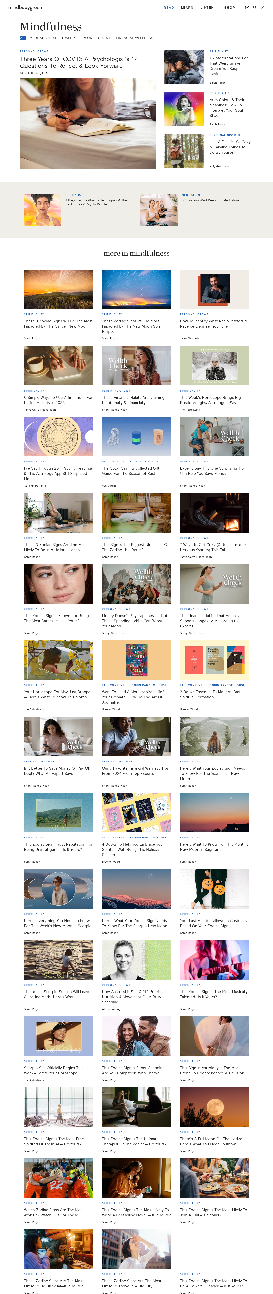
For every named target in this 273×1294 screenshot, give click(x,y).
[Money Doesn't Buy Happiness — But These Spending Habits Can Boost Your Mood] (136, 584)
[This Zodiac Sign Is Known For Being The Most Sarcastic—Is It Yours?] (58, 584)
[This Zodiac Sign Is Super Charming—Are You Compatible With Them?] (136, 1036)
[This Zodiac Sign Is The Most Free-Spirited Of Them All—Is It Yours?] (58, 1107)
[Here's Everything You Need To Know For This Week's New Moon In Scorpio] (58, 889)
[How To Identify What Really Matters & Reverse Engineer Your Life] (214, 289)
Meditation (40, 38)
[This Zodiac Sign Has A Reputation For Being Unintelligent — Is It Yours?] (58, 812)
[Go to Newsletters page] (247, 8)
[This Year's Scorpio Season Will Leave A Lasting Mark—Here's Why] (58, 960)
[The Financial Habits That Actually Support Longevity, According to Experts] (214, 584)
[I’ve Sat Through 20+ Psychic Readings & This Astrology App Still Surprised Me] (58, 437)
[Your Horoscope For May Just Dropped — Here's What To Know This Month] (58, 660)
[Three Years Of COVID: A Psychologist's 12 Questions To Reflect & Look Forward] (88, 123)
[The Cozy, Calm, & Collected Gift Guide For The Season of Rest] (136, 437)
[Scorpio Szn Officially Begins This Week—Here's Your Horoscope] (58, 1036)
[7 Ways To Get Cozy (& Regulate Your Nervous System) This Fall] (214, 513)
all (23, 38)
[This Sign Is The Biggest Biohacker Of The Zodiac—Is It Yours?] (136, 513)
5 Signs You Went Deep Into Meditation (210, 200)
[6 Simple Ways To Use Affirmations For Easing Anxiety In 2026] (58, 365)
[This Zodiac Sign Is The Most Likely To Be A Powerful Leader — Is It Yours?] (214, 1249)
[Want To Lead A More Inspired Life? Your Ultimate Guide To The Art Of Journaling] (136, 660)
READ (169, 7)
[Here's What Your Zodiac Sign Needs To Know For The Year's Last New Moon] (214, 736)
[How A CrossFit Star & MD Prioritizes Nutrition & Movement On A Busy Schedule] (136, 960)
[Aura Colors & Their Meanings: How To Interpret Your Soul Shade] (185, 109)
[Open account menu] (262, 8)
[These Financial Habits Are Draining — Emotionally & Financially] (136, 365)
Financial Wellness (134, 38)
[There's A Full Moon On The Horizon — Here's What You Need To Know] (214, 1107)
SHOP (229, 7)
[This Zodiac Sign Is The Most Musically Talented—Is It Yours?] (214, 960)
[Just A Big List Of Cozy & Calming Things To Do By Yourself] (185, 151)
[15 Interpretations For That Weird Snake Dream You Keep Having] (185, 67)
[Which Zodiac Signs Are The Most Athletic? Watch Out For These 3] (58, 1178)
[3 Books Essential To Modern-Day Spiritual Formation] (214, 660)
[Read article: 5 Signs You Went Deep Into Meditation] (159, 210)
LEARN (187, 7)
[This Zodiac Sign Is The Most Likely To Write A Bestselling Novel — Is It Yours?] (136, 1178)
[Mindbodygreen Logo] (25, 7)
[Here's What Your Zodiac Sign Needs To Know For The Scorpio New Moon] (136, 889)
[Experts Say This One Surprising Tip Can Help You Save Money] (214, 437)
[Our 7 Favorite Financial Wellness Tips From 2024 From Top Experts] (136, 736)
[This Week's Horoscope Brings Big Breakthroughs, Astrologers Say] (214, 365)
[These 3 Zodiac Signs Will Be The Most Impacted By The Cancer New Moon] (58, 289)
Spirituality (64, 38)
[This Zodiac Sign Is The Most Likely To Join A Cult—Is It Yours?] (214, 1178)
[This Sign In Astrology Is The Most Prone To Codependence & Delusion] (214, 1036)
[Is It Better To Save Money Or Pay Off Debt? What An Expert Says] (58, 736)
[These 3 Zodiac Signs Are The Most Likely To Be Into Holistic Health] (58, 513)
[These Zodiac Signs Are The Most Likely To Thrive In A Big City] (136, 1249)
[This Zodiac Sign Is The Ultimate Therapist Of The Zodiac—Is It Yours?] (136, 1107)
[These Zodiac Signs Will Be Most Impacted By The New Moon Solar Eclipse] (136, 289)
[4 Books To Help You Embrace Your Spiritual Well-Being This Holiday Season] (136, 812)
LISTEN (207, 7)
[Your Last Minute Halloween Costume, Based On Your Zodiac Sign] (214, 889)
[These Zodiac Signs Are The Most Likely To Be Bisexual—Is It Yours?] (58, 1249)
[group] (136, 210)
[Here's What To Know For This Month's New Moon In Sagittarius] (214, 812)
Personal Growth (95, 38)
